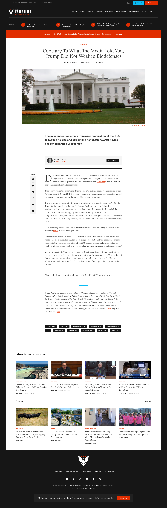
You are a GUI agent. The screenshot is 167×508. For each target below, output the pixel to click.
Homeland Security (79, 326)
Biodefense (64, 326)
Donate (140, 3)
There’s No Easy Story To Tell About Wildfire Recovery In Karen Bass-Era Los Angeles (31, 387)
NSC (48, 330)
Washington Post (88, 330)
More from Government (32, 354)
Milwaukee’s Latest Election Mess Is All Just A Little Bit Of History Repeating (134, 387)
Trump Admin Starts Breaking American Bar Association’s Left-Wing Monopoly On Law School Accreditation (98, 436)
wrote (55, 231)
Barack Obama (51, 326)
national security (113, 326)
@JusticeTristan (61, 161)
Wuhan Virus (115, 330)
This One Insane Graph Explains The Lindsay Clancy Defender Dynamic (134, 433)
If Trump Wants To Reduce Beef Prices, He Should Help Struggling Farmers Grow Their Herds (30, 434)
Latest (20, 401)
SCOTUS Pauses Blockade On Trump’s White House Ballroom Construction (64, 434)
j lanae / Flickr (139, 125)
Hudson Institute (96, 326)
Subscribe (151, 3)
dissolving (101, 182)
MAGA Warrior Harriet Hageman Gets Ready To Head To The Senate (65, 385)
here (109, 308)
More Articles (112, 160)
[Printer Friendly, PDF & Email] (33, 211)
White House (102, 330)
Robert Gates (59, 330)
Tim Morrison (73, 330)
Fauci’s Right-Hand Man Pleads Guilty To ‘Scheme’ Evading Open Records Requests (99, 387)
